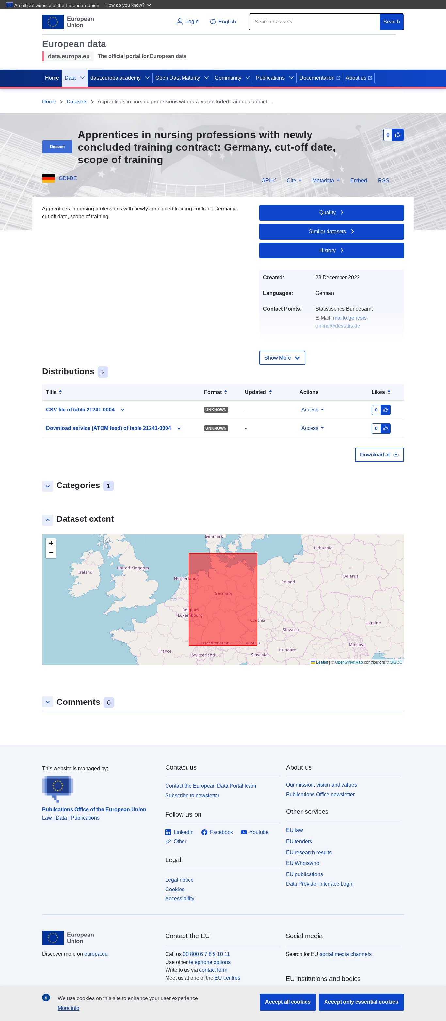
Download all (375, 454)
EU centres (227, 978)
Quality (327, 212)
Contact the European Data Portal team (210, 786)
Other (180, 841)
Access (309, 409)
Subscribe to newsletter (192, 795)
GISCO (396, 662)
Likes (378, 392)
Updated (255, 392)
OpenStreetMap (349, 662)
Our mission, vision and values (321, 785)
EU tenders (299, 841)
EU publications (304, 874)
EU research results (309, 852)
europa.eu (96, 954)
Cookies (174, 889)
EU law (294, 830)
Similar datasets (327, 231)
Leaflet (321, 662)
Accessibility (179, 898)
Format (213, 392)
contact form (213, 970)
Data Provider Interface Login (320, 884)
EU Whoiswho (302, 863)
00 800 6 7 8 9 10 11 (206, 954)
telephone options (210, 962)
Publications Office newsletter (320, 794)
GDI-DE (68, 178)
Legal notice (179, 880)
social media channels (346, 954)
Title (51, 392)
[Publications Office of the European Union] (99, 788)
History (327, 250)
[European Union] (100, 938)
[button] (128, 4)
